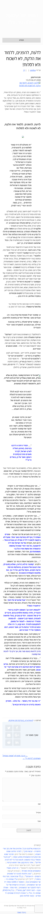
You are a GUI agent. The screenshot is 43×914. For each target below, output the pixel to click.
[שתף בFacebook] (16, 728)
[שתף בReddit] (8, 742)
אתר (39, 821)
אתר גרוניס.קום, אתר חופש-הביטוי (20, 862)
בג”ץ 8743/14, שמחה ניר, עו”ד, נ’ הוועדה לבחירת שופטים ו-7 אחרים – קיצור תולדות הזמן (21, 893)
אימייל (38, 812)
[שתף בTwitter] (8, 728)
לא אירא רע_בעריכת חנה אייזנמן (21, 720)
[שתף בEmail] (8, 735)
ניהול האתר (21, 912)
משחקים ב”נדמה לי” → (32, 758)
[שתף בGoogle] (16, 735)
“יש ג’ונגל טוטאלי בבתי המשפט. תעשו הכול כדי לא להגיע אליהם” (22, 860)
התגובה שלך (35, 775)
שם (39, 804)
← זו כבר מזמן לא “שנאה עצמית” (15, 756)
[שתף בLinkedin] (16, 742)
